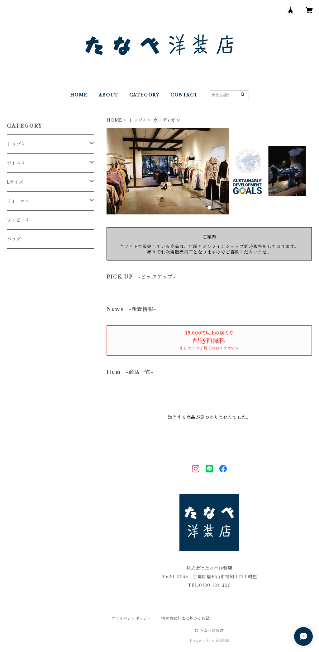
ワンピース (18, 220)
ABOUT (108, 95)
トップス (138, 120)
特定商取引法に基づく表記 (185, 618)
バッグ (16, 239)
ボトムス (16, 163)
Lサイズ (15, 182)
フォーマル (18, 201)
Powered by (203, 640)
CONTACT (184, 95)
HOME (78, 95)
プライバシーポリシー (131, 618)
